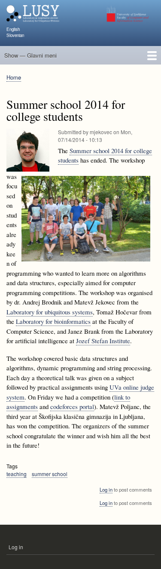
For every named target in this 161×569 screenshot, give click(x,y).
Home (13, 77)
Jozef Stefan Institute (103, 340)
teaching (16, 473)
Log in (106, 489)
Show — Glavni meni (30, 55)
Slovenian (15, 35)
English (13, 29)
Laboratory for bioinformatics (53, 321)
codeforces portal (72, 406)
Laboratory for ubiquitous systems (49, 312)
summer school (49, 473)
